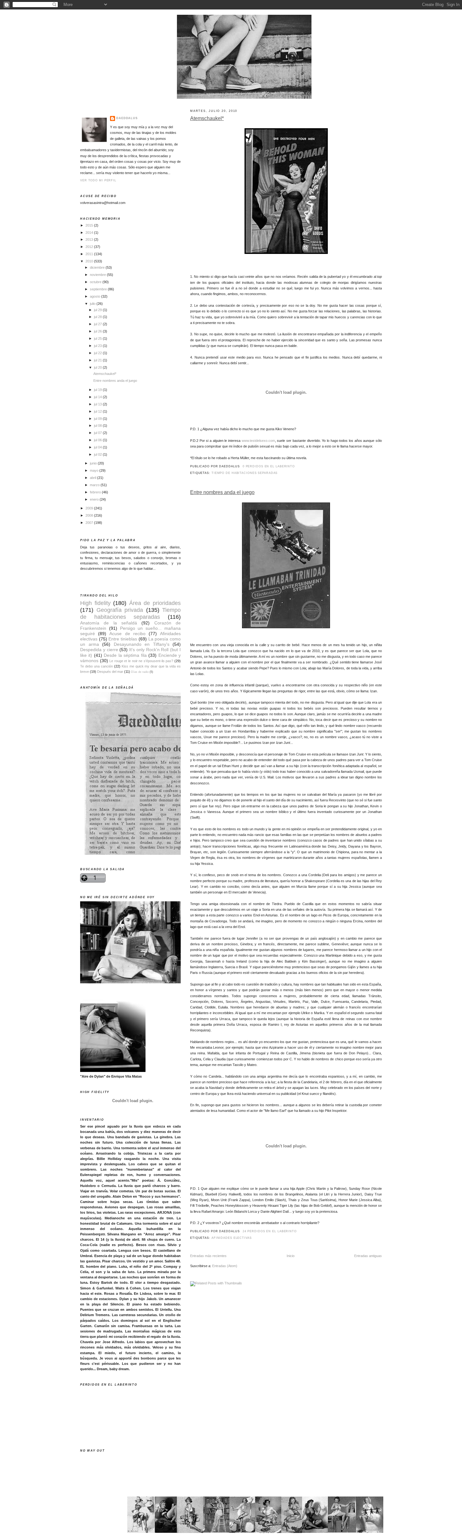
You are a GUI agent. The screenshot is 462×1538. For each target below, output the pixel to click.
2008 (89, 515)
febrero (96, 492)
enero (95, 499)
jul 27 (98, 324)
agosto (95, 296)
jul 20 (98, 367)
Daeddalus (127, 118)
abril (93, 478)
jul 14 (98, 397)
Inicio (290, 1256)
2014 (89, 232)
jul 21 (98, 360)
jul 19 (98, 390)
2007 (89, 523)
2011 (89, 254)
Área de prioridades (155, 603)
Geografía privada (119, 610)
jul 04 (98, 447)
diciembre (98, 267)
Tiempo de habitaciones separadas (245, 473)
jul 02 (98, 454)
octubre (96, 282)
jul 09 (98, 418)
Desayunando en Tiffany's (141, 644)
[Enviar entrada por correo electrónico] (296, 466)
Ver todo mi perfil (98, 180)
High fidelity (95, 603)
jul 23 (98, 346)
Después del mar (110, 671)
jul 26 (98, 331)
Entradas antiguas (368, 1256)
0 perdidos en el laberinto (269, 466)
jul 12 (98, 411)
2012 (89, 247)
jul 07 (98, 433)
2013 (89, 239)
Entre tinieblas (122, 639)
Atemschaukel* (207, 118)
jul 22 (98, 353)
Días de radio (140, 671)
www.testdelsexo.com (258, 440)
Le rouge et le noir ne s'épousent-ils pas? (141, 661)
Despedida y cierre (99, 649)
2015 (89, 225)
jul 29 (98, 310)
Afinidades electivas (232, 1237)
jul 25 (98, 338)
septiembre (99, 289)
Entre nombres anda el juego (222, 492)
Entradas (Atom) (224, 1266)
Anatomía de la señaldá (108, 623)
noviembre (98, 275)
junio (94, 463)
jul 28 (98, 317)
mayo (94, 470)
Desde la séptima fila (125, 655)
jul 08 (98, 425)
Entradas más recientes (208, 1256)
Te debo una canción (96, 666)
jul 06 (98, 440)
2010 (89, 261)
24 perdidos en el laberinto (270, 1231)
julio (93, 303)
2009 (89, 508)
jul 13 (98, 404)
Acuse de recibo (127, 633)
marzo (95, 485)
